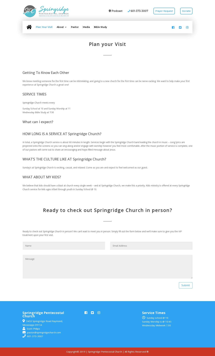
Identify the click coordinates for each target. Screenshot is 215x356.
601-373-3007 (35, 336)
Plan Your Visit (44, 27)
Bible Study (100, 27)
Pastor (75, 27)
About (60, 27)
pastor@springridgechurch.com (44, 332)
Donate (186, 11)
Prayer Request (164, 11)
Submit (185, 285)
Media (86, 27)
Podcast (116, 10)
